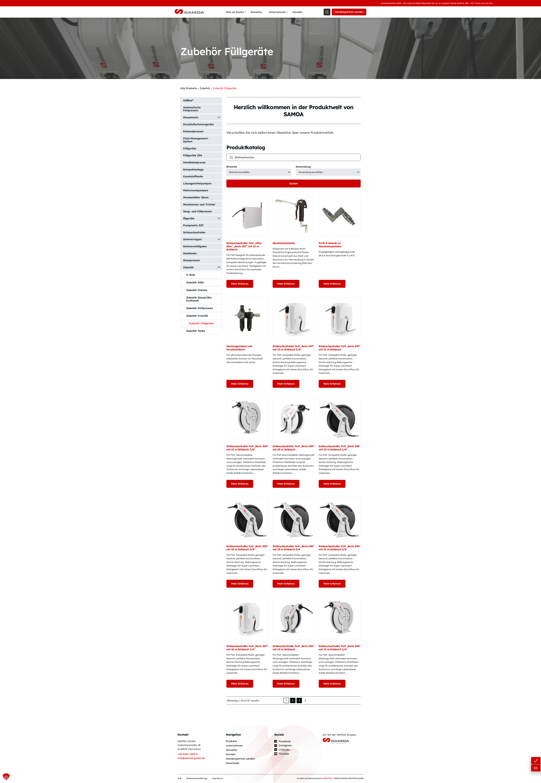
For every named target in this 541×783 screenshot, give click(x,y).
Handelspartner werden (349, 12)
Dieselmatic (190, 117)
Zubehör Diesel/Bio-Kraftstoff (199, 299)
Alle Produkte (188, 88)
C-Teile (190, 274)
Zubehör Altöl (195, 282)
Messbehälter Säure (196, 197)
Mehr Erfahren (240, 283)
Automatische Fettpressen (192, 109)
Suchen (293, 183)
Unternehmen (277, 12)
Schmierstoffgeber (195, 246)
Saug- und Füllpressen (197, 211)
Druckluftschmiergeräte (198, 124)
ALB (179, 778)
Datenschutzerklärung (196, 778)
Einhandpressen (193, 131)
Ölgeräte (188, 218)
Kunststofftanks (193, 176)
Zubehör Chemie (196, 290)
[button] (6, 777)
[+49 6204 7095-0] (525, 760)
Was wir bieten (235, 12)
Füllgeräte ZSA (192, 155)
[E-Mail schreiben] (525, 768)
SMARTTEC (327, 778)
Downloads (232, 763)
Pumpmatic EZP (193, 225)
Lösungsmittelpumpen (197, 183)
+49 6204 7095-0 (188, 754)
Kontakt (297, 12)
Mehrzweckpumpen (195, 190)
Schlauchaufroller (194, 232)
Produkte (231, 741)
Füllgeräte (189, 148)
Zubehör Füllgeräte (201, 323)
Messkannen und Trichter (199, 204)
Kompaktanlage (193, 169)
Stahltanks (190, 253)
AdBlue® (188, 100)
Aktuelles (256, 12)
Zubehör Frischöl (197, 315)
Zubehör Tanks (195, 330)
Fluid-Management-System (196, 140)
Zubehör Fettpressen (199, 308)
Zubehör (205, 88)
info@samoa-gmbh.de (191, 758)
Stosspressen (191, 260)
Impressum (217, 778)
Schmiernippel (192, 239)
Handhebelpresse (194, 162)
